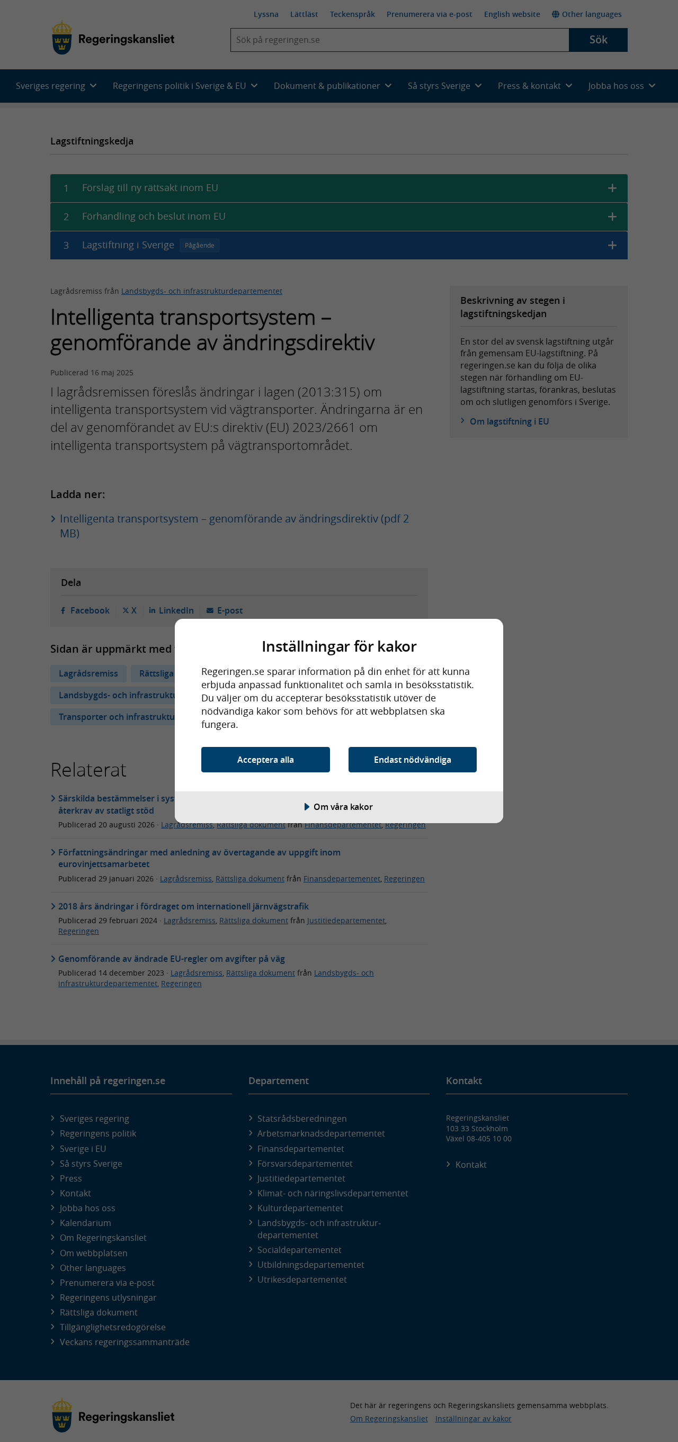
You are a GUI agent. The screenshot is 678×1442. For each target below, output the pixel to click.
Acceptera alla (265, 759)
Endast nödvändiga (412, 759)
